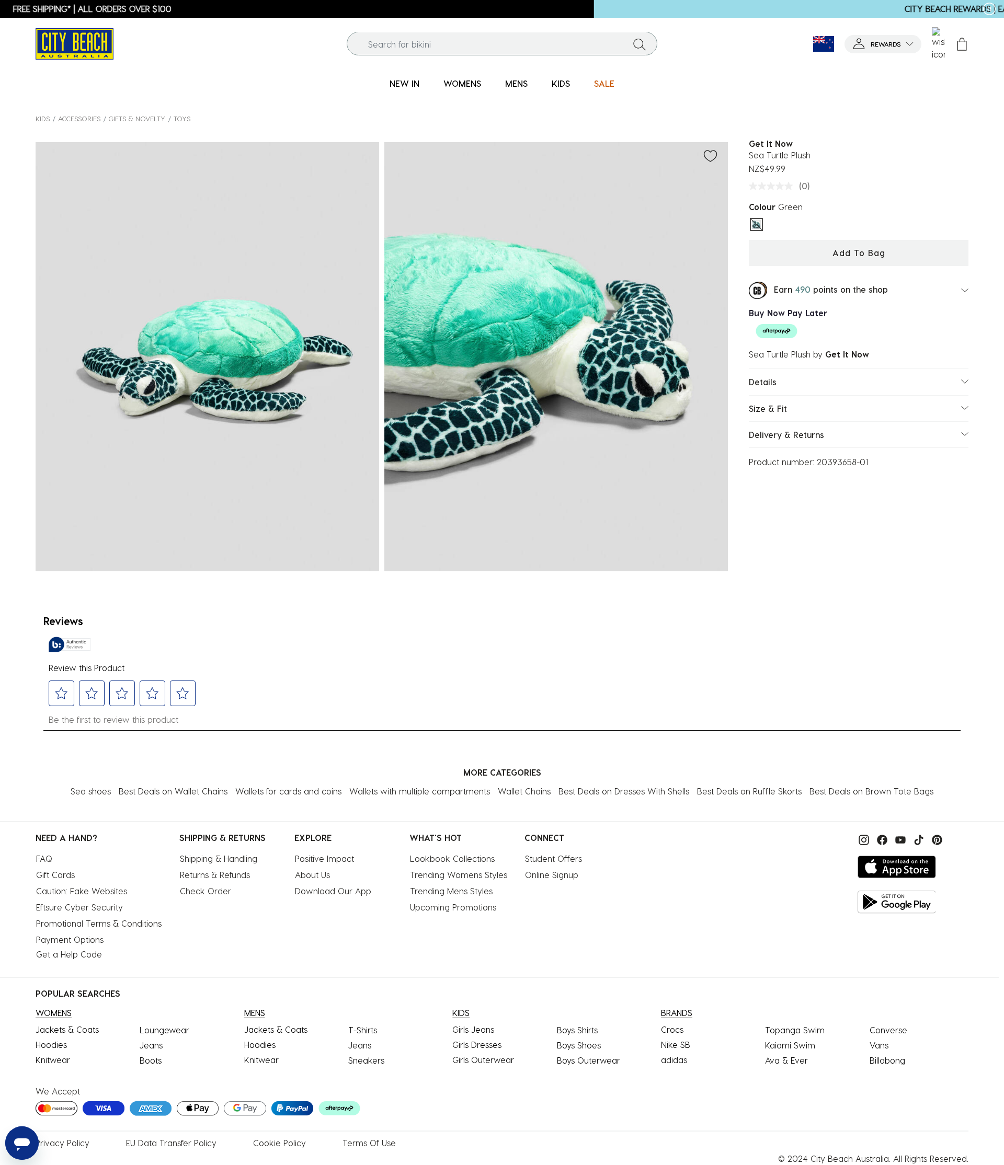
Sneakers (366, 1060)
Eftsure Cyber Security (79, 907)
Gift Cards (55, 875)
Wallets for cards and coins (288, 791)
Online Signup (551, 875)
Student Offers (553, 858)
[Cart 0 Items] (961, 44)
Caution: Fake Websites (81, 891)
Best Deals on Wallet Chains (173, 791)
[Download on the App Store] (897, 867)
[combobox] (502, 44)
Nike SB (675, 1044)
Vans (879, 1045)
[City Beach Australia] (74, 43)
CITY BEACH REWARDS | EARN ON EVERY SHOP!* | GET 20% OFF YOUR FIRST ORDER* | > (502, 9)
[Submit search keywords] (639, 44)
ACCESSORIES (79, 118)
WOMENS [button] (462, 83)
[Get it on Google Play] (897, 902)
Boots (151, 1060)
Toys (182, 118)
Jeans (151, 1045)
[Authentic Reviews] (69, 644)
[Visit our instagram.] (862, 839)
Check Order (205, 891)
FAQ (44, 858)
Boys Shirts (577, 1030)
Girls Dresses (476, 1044)
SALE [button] (604, 83)
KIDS (43, 118)
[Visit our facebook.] (881, 839)
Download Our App (333, 891)
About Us (312, 875)
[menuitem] (404, 84)
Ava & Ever (786, 1060)
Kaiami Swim (790, 1045)
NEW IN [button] (404, 83)
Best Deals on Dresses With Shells (623, 791)
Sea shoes (91, 791)
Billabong (887, 1060)
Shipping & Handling (218, 858)
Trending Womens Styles (458, 875)
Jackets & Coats (67, 1029)
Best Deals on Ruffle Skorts (749, 791)
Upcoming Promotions (453, 907)
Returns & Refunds (215, 875)
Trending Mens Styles (451, 891)
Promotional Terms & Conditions (99, 923)
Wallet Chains (524, 791)
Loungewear (164, 1030)
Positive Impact (324, 858)
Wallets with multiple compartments (419, 791)
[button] (883, 44)
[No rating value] (773, 186)
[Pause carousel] (989, 9)
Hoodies (51, 1044)
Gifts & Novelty (137, 118)
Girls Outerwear (483, 1060)
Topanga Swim (795, 1030)
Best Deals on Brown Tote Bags (871, 791)
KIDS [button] (561, 83)
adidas (674, 1060)
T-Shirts (362, 1030)
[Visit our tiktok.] (917, 839)
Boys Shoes (579, 1045)
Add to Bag (858, 253)
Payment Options (70, 939)
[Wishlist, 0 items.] (938, 44)
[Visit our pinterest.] (934, 839)
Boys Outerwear (588, 1060)
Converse (888, 1030)
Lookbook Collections (452, 858)
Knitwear (53, 1060)
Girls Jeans (473, 1029)
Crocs (672, 1029)
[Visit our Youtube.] (899, 839)
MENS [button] (516, 83)
